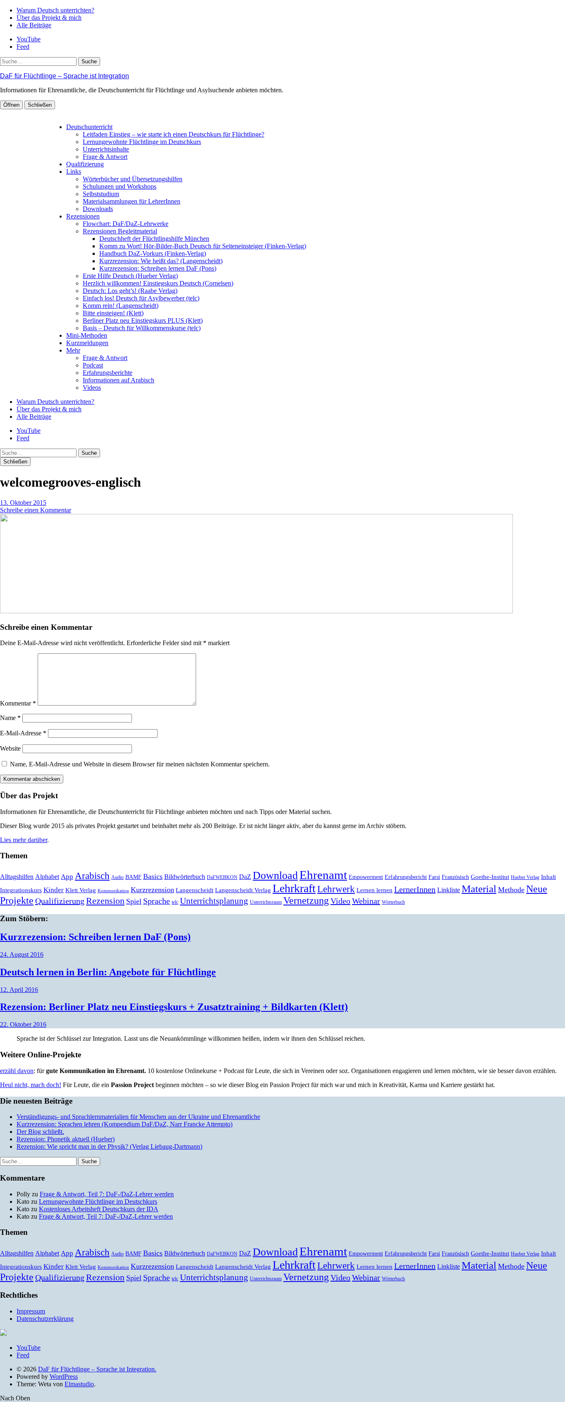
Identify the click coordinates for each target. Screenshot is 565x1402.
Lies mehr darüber (23, 839)
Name (10, 717)
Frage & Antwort (105, 156)
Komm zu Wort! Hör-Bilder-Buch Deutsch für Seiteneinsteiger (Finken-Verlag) (202, 246)
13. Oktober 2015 (23, 502)
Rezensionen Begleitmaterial (120, 231)
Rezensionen (83, 216)
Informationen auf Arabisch (118, 380)
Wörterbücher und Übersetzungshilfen (132, 178)
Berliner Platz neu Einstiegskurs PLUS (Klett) (143, 320)
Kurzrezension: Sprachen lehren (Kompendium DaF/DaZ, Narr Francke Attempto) (124, 1124)
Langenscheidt (194, 890)
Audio (117, 877)
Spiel (133, 901)
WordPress (64, 1376)
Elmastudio (79, 1384)
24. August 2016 (21, 954)
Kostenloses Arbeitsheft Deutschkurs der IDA (98, 1208)
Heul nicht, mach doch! (30, 1084)
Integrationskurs (21, 890)
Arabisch (92, 876)
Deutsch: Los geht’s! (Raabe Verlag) (130, 290)
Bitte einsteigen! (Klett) (113, 313)
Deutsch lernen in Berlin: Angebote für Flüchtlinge (108, 972)
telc (175, 902)
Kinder (53, 890)
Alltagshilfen (17, 877)
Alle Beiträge (34, 25)
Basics (153, 876)
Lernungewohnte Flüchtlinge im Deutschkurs (142, 141)
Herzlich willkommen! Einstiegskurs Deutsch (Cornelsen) (158, 283)
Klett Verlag (80, 889)
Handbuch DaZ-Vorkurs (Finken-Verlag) (152, 253)
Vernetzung (306, 900)
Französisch (455, 877)
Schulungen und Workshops (119, 186)
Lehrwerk (336, 889)
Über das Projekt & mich (49, 17)
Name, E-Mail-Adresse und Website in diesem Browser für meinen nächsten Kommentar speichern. (140, 764)
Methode (511, 890)
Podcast (93, 365)
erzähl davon (17, 1070)
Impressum (31, 1311)
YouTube (29, 39)
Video (340, 900)
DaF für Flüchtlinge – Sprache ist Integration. (97, 1369)
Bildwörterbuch (184, 877)
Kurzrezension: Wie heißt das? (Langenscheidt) (161, 260)
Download (275, 875)
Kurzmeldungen (87, 342)
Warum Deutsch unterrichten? (55, 10)
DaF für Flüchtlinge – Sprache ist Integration (64, 75)
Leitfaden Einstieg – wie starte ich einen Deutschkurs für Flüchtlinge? (173, 134)
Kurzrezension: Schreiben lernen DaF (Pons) (157, 268)
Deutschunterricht (89, 126)
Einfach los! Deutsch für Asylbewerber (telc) (141, 298)
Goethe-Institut (490, 877)
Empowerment (366, 877)
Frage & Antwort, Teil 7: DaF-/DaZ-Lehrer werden (107, 1194)
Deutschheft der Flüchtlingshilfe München (154, 238)
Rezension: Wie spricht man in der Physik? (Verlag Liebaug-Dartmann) (109, 1146)
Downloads (98, 208)
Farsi (434, 877)
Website (10, 748)
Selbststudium (101, 193)
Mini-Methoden (86, 335)
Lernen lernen (375, 889)
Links (73, 171)
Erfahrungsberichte (107, 372)
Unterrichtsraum (266, 902)
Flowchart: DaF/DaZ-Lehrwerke (125, 223)
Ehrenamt (323, 874)
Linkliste (448, 890)
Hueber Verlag (525, 877)
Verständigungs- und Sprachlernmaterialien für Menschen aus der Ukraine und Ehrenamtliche (138, 1116)
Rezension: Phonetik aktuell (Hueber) (66, 1139)
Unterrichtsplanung (214, 901)
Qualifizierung (85, 164)
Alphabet (47, 877)
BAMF (133, 877)
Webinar (366, 900)
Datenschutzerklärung (45, 1318)
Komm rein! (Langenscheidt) (120, 305)
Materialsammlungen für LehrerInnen (131, 201)
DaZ (245, 877)
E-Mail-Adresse (23, 733)
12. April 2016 (19, 989)
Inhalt (548, 877)
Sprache (156, 901)
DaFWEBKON (222, 877)
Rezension (105, 900)
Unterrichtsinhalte (106, 149)
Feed (23, 46)
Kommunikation (113, 890)
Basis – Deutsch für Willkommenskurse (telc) (142, 327)
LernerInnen (415, 889)
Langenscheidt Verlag (243, 890)
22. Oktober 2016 (23, 1024)
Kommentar (18, 703)
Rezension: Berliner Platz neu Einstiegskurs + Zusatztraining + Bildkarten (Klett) (174, 1006)
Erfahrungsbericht (406, 877)
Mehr (73, 350)
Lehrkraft (294, 888)
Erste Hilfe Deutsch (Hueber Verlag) (130, 275)
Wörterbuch (393, 902)
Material (479, 888)
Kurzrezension (152, 890)
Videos (92, 387)
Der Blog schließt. (40, 1131)
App (67, 877)
